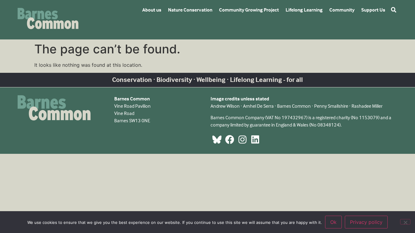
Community (342, 10)
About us (151, 10)
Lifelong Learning (304, 10)
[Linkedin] (255, 139)
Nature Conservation (190, 10)
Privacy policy (366, 222)
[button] (393, 10)
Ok (333, 222)
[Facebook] (229, 139)
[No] (405, 222)
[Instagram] (242, 139)
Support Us (373, 10)
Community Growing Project (249, 10)
